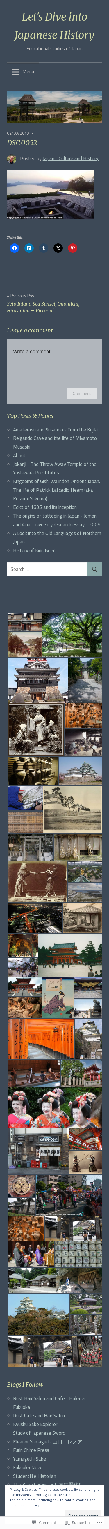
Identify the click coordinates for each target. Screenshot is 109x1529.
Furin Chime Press (31, 1450)
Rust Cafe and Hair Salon (39, 1415)
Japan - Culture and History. (71, 158)
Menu (28, 71)
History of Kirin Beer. (34, 550)
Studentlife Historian (34, 1476)
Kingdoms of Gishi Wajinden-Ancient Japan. (56, 481)
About (19, 455)
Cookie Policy (29, 1505)
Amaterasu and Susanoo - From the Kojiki (55, 429)
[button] (24, 622)
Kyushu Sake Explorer (35, 1424)
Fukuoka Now (27, 1467)
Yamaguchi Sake (29, 1459)
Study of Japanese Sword (39, 1433)
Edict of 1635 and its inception (45, 507)
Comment (82, 393)
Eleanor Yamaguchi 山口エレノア (47, 1441)
